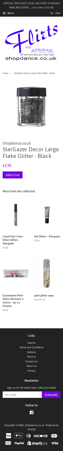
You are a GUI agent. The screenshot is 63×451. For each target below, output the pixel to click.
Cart (57, 13)
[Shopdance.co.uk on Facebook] (32, 413)
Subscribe (51, 395)
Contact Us (31, 361)
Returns (31, 356)
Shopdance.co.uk (34, 425)
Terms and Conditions (32, 347)
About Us (31, 366)
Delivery (31, 352)
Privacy (31, 370)
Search (32, 342)
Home (5, 73)
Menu (10, 13)
